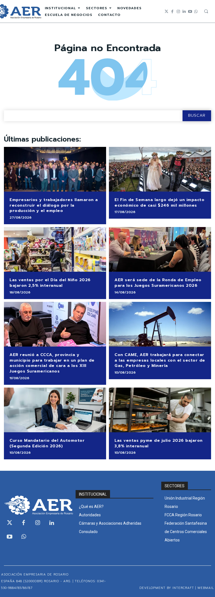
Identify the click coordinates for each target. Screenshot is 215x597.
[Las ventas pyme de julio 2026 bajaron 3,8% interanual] (160, 410)
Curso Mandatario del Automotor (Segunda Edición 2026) (47, 443)
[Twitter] (166, 12)
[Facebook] (172, 12)
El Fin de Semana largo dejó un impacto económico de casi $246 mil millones (159, 202)
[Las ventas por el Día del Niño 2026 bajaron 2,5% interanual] (55, 249)
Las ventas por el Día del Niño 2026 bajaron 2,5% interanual (50, 282)
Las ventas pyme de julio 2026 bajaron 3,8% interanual (158, 443)
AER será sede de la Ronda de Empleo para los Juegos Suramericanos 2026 (158, 282)
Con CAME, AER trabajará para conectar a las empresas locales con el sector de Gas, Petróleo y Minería (159, 360)
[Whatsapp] (196, 12)
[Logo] (36, 505)
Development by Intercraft (166, 588)
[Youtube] (190, 12)
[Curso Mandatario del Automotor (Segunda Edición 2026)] (55, 410)
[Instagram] (178, 12)
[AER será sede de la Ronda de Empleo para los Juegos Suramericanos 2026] (160, 249)
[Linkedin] (184, 12)
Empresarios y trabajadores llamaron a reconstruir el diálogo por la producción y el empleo (54, 205)
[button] (206, 11)
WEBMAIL (205, 588)
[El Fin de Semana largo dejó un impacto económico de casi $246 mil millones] (160, 169)
